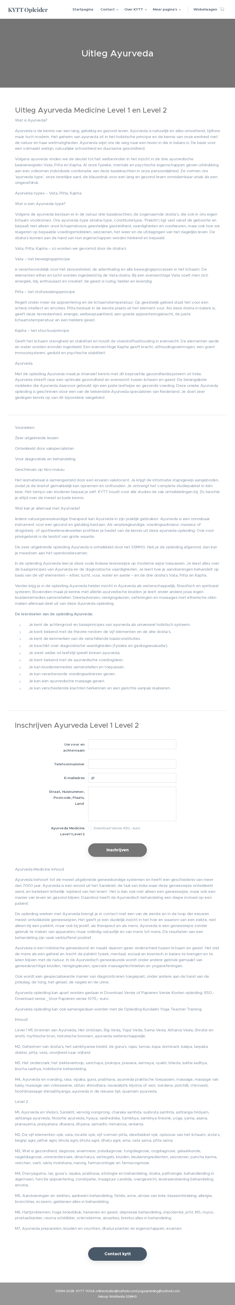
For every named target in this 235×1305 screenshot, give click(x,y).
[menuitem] (84, 9)
